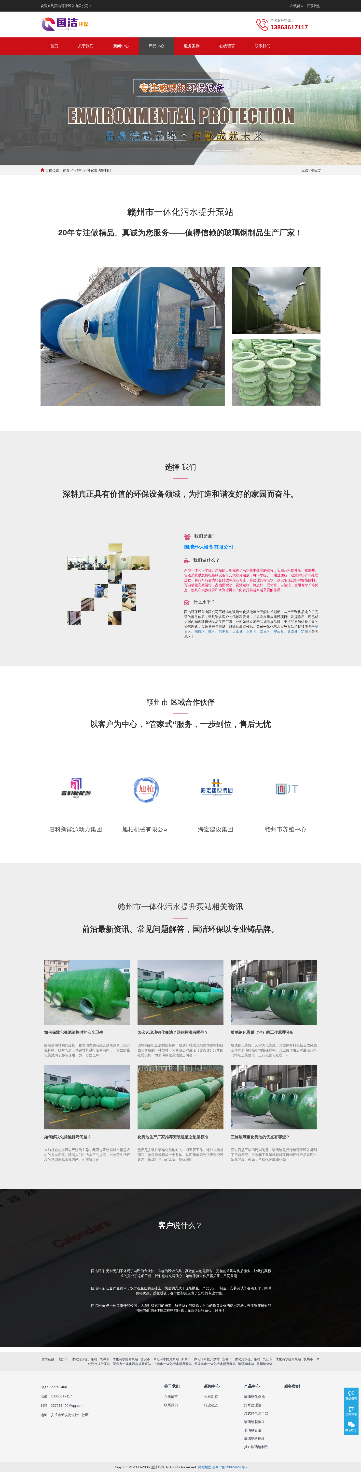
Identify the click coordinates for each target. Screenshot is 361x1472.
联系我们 (313, 6)
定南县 (306, 631)
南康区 (199, 631)
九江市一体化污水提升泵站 (282, 1359)
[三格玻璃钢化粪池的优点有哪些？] (274, 1097)
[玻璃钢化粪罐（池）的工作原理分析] (274, 992)
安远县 (279, 631)
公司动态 (211, 1397)
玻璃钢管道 (252, 1430)
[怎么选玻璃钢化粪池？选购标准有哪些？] (180, 992)
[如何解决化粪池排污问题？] (87, 1097)
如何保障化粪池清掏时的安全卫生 (73, 1032)
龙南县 (292, 631)
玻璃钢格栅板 (254, 1438)
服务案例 (192, 46)
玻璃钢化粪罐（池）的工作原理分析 (262, 1032)
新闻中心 (121, 46)
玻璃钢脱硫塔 (254, 1422)
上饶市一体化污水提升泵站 (172, 1364)
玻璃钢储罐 (265, 1364)
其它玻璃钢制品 (99, 170)
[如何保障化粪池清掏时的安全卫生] (87, 992)
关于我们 (86, 46)
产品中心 (156, 46)
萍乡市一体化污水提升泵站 (132, 1364)
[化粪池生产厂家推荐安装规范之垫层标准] (180, 1097)
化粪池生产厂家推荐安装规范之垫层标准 (173, 1137)
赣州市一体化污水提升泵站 (78, 1359)
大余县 (237, 631)
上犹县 (251, 631)
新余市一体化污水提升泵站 (200, 1359)
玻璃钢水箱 (246, 1364)
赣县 (211, 631)
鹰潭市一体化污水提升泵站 (119, 1359)
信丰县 (224, 631)
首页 (54, 46)
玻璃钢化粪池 (254, 1397)
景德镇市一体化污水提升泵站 (215, 1364)
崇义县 (265, 631)
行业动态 (211, 1405)
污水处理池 (252, 1405)
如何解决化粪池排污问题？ (67, 1137)
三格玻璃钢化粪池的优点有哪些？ (260, 1137)
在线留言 (297, 6)
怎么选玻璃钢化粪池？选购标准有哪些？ (173, 1032)
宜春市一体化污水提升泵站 (241, 1359)
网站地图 (205, 1467)
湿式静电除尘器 (256, 1413)
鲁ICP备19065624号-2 (230, 1467)
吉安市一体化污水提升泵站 (159, 1359)
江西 (304, 170)
